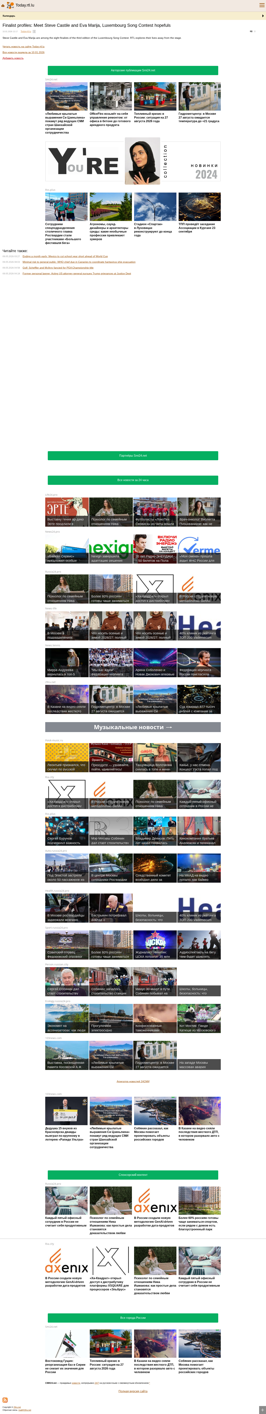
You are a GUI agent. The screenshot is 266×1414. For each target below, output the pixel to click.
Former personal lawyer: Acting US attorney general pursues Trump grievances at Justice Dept (77, 273)
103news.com (53, 1038)
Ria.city (49, 777)
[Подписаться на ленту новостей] (5, 1400)
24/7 (97, 1383)
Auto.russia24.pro (56, 850)
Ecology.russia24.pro (57, 1001)
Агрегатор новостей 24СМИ (133, 1081)
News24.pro (52, 531)
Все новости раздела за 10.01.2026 (24, 52)
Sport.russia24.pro (56, 927)
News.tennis (52, 645)
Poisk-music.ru (54, 740)
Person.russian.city (56, 964)
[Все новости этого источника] (34, 31)
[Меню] (262, 5)
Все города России (133, 1317)
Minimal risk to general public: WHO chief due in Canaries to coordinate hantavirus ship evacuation (79, 261)
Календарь (9, 15)
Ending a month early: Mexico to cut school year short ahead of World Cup (65, 256)
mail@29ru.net (24, 1410)
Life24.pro (51, 494)
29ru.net (50, 682)
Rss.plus (50, 189)
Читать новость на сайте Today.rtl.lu (24, 46)
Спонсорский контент (133, 1174)
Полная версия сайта (133, 1391)
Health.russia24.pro (57, 890)
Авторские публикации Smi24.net (133, 70)
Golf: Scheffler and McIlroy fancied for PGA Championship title (58, 267)
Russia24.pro (53, 571)
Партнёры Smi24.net (133, 455)
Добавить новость (13, 58)
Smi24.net (51, 79)
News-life (51, 608)
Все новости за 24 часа (133, 480)
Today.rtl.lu (26, 31)
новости (76, 1383)
